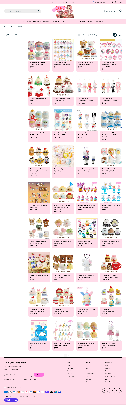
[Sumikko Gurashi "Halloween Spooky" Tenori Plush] (39, 50)
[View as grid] (115, 35)
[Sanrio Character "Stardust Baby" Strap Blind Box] (63, 330)
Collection (13, 26)
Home (6, 26)
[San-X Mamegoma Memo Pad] (39, 330)
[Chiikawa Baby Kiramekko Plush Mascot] (63, 156)
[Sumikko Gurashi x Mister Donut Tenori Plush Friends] (111, 262)
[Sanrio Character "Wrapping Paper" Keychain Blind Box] (87, 192)
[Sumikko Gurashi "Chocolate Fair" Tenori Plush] (63, 86)
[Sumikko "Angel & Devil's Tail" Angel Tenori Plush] (63, 228)
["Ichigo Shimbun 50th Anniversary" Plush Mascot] (63, 50)
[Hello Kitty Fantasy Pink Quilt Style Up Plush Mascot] (111, 330)
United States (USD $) (101, 2)
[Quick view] (47, 43)
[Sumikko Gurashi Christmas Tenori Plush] (39, 86)
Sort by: (85, 35)
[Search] (39, 11)
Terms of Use (26, 379)
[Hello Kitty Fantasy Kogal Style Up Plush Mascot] (87, 156)
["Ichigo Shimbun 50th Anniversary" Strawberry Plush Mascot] (111, 50)
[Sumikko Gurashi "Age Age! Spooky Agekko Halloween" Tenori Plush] (39, 156)
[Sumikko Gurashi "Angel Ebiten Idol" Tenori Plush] (39, 296)
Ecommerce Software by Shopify (26, 396)
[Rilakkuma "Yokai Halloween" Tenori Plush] (39, 192)
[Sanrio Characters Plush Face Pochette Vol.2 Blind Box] (63, 120)
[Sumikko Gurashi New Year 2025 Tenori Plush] (39, 120)
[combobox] (22, 11)
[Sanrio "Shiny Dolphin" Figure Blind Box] (111, 192)
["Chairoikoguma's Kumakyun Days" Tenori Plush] (63, 262)
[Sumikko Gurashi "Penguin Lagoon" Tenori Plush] (111, 296)
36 (79, 356)
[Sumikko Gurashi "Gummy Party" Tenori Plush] (87, 330)
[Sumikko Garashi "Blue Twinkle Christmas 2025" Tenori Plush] (111, 120)
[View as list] (120, 35)
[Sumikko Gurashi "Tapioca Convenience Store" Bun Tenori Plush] (63, 192)
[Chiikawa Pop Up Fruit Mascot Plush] (39, 262)
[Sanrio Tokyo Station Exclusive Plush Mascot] (87, 228)
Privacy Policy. (35, 379)
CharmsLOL (12, 396)
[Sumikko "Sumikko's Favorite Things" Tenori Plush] (111, 156)
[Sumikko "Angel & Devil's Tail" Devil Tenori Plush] (111, 228)
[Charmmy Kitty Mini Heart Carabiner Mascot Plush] (87, 262)
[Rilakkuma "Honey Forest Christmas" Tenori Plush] (87, 50)
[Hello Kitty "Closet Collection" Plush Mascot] (87, 86)
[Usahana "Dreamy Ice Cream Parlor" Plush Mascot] (87, 296)
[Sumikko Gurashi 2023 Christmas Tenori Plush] (63, 296)
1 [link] (65, 356)
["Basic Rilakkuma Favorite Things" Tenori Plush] (39, 228)
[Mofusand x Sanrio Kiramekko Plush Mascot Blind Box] (87, 120)
